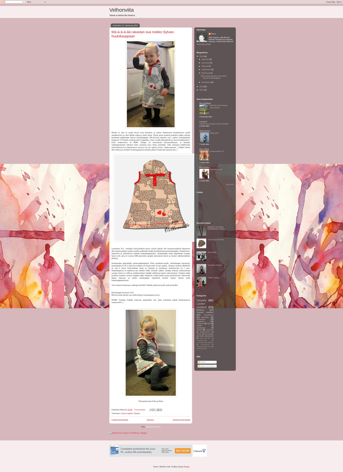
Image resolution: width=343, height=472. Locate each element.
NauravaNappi (205, 103)
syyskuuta (206, 63)
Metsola (200, 310)
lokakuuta (206, 59)
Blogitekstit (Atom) (153, 427)
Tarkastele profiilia (204, 44)
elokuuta (205, 66)
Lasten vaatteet (127, 413)
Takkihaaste (214, 133)
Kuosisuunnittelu (202, 340)
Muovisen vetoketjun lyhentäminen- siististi (216, 228)
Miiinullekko (204, 167)
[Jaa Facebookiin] (158, 409)
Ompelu (137, 413)
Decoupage (209, 334)
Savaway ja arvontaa (216, 240)
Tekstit (203, 362)
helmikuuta (206, 73)
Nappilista (210, 342)
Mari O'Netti (204, 149)
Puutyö (199, 330)
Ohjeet (199, 326)
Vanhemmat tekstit (181, 420)
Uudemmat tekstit (119, 420)
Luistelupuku (200, 342)
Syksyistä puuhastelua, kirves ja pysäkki (213, 124)
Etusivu (150, 420)
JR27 (209, 338)
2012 (201, 90)
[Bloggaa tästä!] (153, 409)
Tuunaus (208, 346)
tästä (132, 293)
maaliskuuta (206, 70)
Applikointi (201, 321)
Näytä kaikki (230, 184)
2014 (201, 56)
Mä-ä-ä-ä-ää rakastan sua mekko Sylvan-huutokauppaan (213, 77)
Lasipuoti (203, 122)
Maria (213, 34)
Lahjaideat (209, 330)
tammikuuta (206, 82)
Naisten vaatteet (205, 312)
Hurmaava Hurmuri (215, 265)
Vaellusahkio (200, 348)
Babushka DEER (216, 170)
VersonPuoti (208, 315)
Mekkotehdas (204, 131)
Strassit (210, 336)
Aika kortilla (212, 252)
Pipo (209, 324)
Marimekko (201, 319)
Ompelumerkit (205, 344)
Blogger (186, 467)
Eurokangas (201, 328)
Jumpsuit (200, 324)
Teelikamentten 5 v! (217, 151)
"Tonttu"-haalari (213, 278)
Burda (202, 338)
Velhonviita (121, 10)
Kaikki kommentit (207, 366)
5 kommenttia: (140, 410)
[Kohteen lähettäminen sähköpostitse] (150, 409)
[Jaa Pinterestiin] (161, 409)
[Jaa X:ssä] (155, 409)
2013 (201, 87)
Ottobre (202, 336)
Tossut (199, 334)
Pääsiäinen (200, 346)
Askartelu (205, 317)
